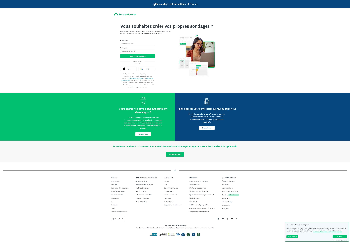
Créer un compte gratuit (137, 56)
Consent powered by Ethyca (338, 240)
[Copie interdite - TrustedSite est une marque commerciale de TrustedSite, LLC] (171, 235)
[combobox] (118, 219)
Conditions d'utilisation (136, 78)
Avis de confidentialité (320, 232)
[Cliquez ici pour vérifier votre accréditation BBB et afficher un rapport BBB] (153, 235)
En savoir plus (143, 134)
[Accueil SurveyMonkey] (125, 14)
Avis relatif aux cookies (334, 232)
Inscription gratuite (175, 154)
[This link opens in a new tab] (218, 219)
